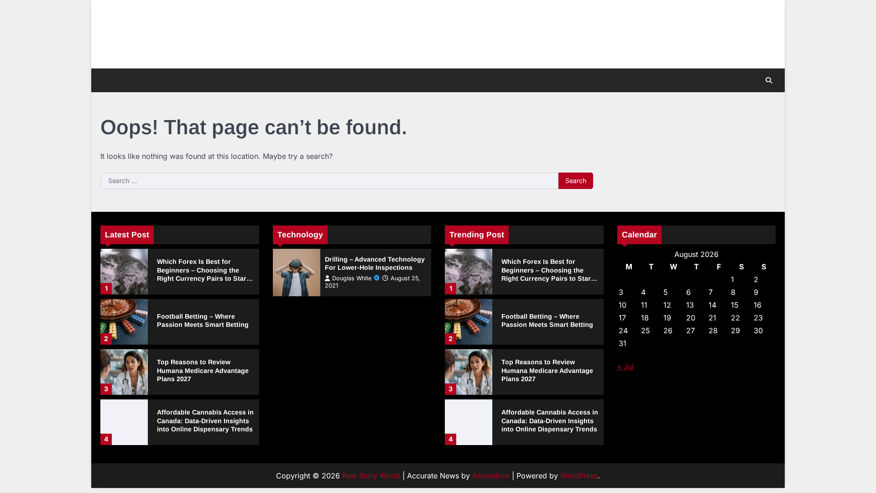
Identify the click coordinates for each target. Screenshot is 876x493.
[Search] (769, 80)
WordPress (579, 475)
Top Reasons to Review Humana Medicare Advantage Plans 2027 (203, 370)
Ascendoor (491, 475)
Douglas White (351, 278)
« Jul (625, 366)
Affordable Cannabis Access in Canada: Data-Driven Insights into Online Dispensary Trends (205, 421)
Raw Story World (371, 475)
